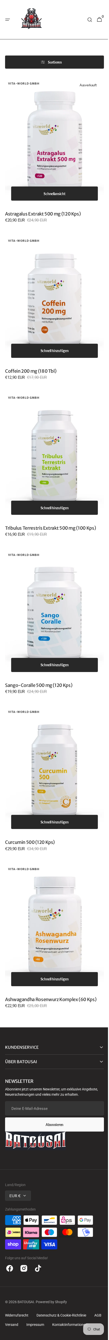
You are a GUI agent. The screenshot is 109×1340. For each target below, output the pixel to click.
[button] (7, 19)
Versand (26, 1295)
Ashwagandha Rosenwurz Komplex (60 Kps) (50, 970)
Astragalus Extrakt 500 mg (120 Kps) (43, 209)
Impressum (50, 1295)
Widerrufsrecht (16, 1286)
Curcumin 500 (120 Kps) (30, 818)
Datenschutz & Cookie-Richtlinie (61, 1286)
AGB (8, 1295)
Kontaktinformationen (22, 1304)
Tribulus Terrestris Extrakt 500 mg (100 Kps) (50, 513)
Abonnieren (52, 1095)
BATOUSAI (25, 1272)
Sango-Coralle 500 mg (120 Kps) (38, 665)
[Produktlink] (52, 152)
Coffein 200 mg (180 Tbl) (30, 361)
